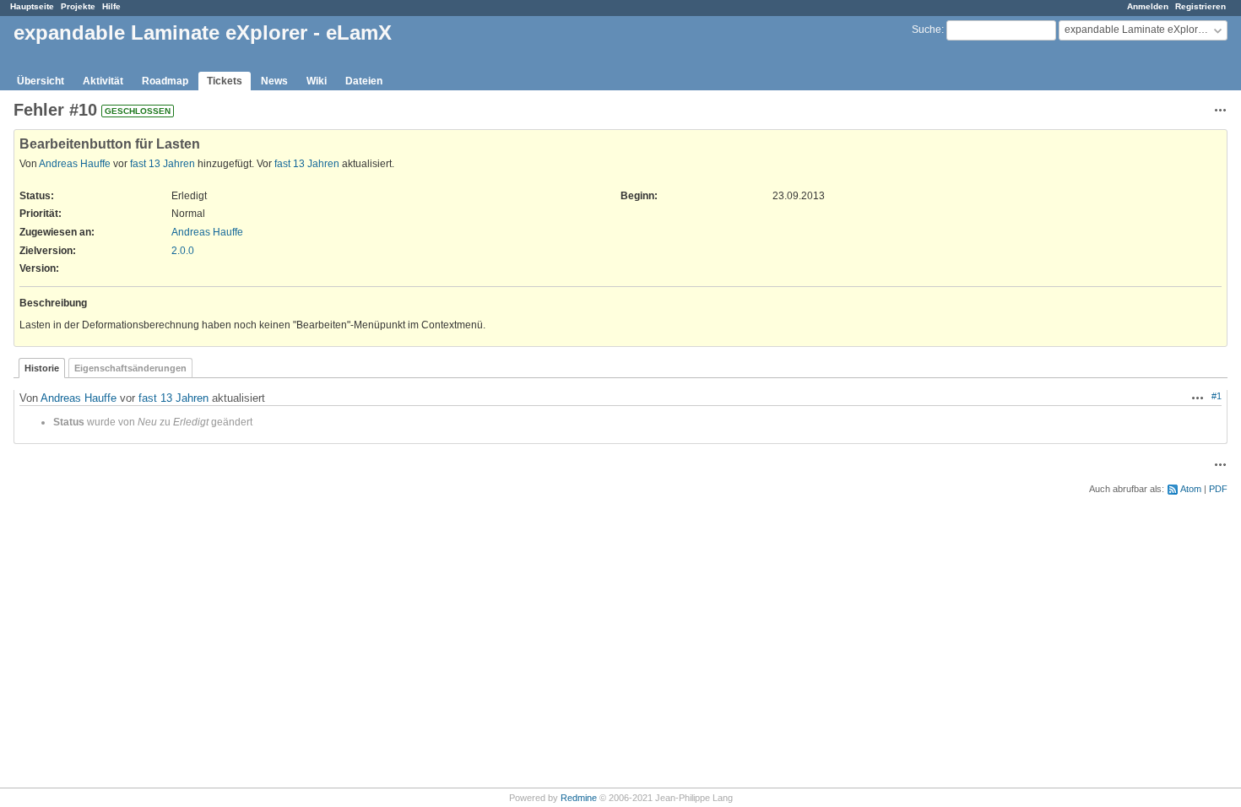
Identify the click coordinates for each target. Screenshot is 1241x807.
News (274, 81)
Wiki (316, 81)
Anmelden (1147, 6)
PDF (1218, 489)
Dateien (363, 81)
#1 (1216, 396)
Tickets (224, 81)
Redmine (579, 798)
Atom (1190, 489)
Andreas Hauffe (75, 164)
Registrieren (1200, 6)
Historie (41, 368)
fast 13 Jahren (162, 164)
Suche (926, 29)
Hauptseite (32, 6)
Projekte (78, 6)
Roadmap (165, 81)
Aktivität (103, 81)
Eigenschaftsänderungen (130, 368)
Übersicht (40, 81)
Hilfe (111, 6)
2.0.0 (182, 251)
